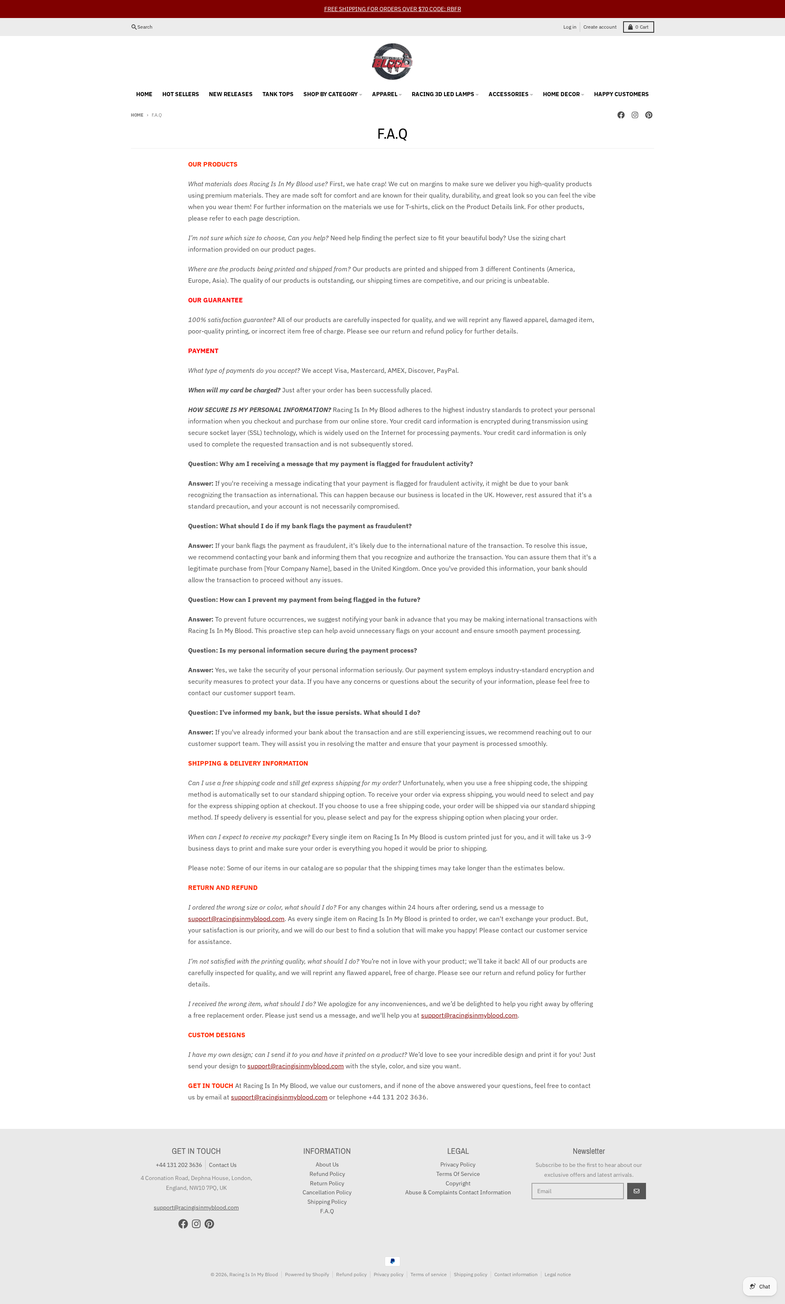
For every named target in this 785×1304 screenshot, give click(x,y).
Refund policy (351, 1274)
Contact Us (223, 1165)
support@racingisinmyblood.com (236, 918)
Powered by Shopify (307, 1274)
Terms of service (428, 1274)
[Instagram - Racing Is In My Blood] (635, 115)
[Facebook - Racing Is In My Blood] (621, 115)
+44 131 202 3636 (179, 1165)
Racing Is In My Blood (253, 1274)
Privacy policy (389, 1274)
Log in (569, 27)
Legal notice (558, 1274)
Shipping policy (470, 1274)
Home (137, 115)
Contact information (516, 1274)
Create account (600, 27)
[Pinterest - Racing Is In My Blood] (649, 115)
